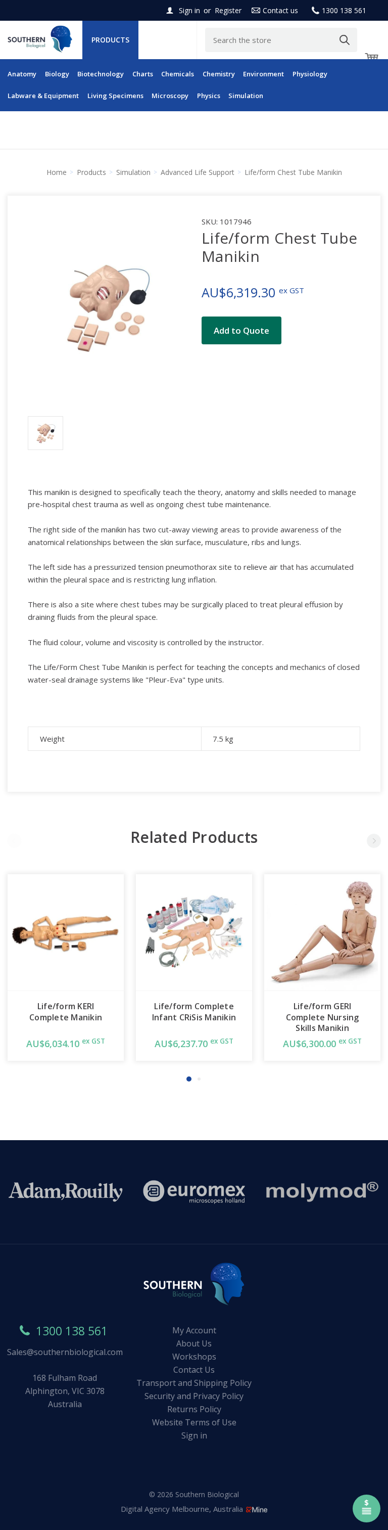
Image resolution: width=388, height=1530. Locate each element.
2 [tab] (199, 1079)
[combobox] (281, 40)
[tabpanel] (66, 967)
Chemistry (219, 73)
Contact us (280, 10)
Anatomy (22, 73)
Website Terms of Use (194, 1422)
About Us (194, 1343)
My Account (194, 1330)
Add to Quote (241, 330)
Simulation (245, 95)
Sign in (189, 10)
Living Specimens (115, 95)
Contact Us (194, 1369)
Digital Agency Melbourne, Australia (183, 1509)
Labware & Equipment (43, 95)
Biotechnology (100, 73)
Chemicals (177, 73)
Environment (263, 73)
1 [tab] (188, 1079)
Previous (14, 840)
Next (373, 840)
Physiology (310, 73)
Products (110, 39)
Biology (57, 73)
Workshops (194, 1356)
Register (228, 10)
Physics (208, 95)
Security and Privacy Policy (194, 1396)
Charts (142, 73)
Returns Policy (194, 1409)
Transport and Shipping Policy (194, 1382)
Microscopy (170, 95)
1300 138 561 (344, 10)
